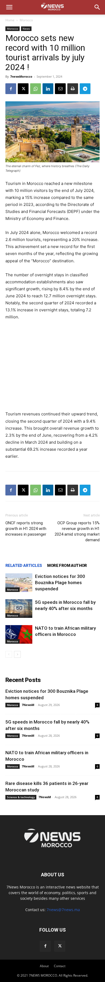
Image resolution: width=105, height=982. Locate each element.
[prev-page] (8, 654)
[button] (9, 7)
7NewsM (28, 705)
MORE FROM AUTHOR (67, 565)
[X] (23, 88)
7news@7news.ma (63, 909)
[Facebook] (10, 88)
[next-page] (17, 654)
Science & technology (21, 797)
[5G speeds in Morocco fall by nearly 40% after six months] (18, 608)
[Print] (72, 88)
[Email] (60, 88)
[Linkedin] (48, 88)
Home (10, 20)
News (26, 28)
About (44, 966)
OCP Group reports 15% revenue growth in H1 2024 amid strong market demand (77, 531)
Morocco (26, 20)
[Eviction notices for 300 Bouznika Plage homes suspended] (18, 582)
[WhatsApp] (35, 88)
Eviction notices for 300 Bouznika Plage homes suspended (60, 582)
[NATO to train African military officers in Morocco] (18, 634)
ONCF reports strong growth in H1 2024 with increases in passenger (25, 529)
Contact (59, 966)
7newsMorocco (21, 76)
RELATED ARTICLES (23, 565)
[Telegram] (85, 88)
